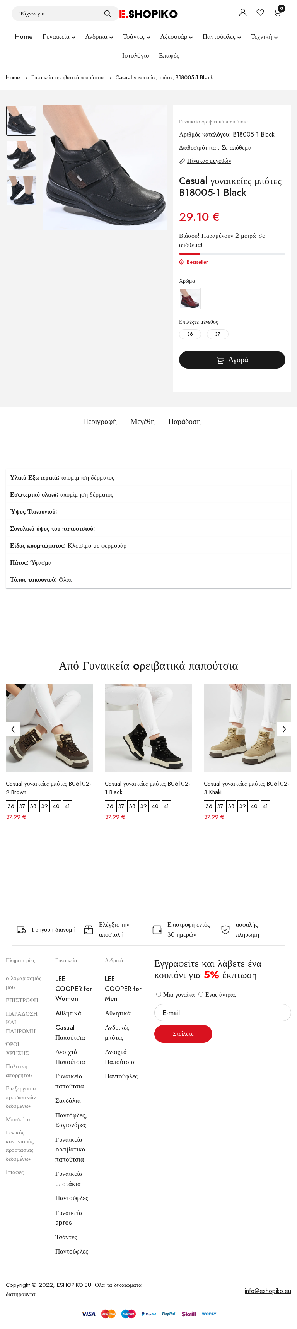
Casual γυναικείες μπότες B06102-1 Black (147, 787)
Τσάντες (134, 36)
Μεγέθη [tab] (142, 422)
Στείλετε (183, 1033)
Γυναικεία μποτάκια (68, 1178)
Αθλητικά (118, 1013)
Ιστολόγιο (135, 55)
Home (24, 36)
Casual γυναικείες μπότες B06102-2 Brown (48, 787)
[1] (108, 14)
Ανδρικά (96, 36)
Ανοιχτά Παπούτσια (70, 1056)
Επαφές (169, 55)
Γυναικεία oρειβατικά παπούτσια (67, 77)
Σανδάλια (68, 1100)
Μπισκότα (18, 1119)
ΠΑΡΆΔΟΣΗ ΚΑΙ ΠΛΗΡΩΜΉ (22, 1022)
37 (217, 334)
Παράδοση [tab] (184, 422)
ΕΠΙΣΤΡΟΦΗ (22, 1000)
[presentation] (13, 729)
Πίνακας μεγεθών (209, 160)
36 (190, 334)
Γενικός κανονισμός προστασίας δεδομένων (20, 1145)
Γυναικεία (56, 36)
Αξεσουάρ (173, 36)
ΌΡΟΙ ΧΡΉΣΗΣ (17, 1048)
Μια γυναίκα (178, 994)
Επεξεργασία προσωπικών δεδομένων (21, 1097)
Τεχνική (261, 36)
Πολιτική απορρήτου (19, 1071)
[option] (21, 122)
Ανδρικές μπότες (117, 1032)
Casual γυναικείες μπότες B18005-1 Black (164, 77)
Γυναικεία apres (68, 1217)
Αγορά (238, 359)
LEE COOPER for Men (123, 988)
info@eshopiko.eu (268, 1290)
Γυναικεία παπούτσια (69, 1081)
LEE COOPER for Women (73, 988)
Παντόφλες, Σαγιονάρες (71, 1120)
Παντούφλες (219, 36)
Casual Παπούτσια (70, 1032)
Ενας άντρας (219, 994)
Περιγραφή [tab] (100, 422)
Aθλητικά (68, 1013)
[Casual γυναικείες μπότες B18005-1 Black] (105, 167)
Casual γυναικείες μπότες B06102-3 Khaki (246, 787)
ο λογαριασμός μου (23, 982)
